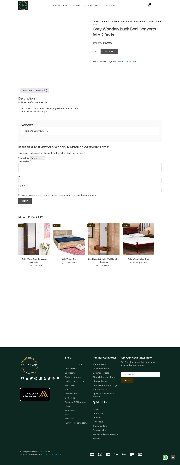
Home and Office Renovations (66, 6)
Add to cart (109, 51)
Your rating (24, 158)
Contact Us (109, 6)
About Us (87, 6)
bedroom (105, 21)
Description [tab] (27, 90)
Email (21, 185)
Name (22, 176)
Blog (97, 6)
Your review (24, 161)
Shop (68, 358)
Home (96, 21)
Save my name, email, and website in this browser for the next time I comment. (58, 195)
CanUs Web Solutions (52, 454)
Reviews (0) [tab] (41, 90)
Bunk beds (117, 21)
